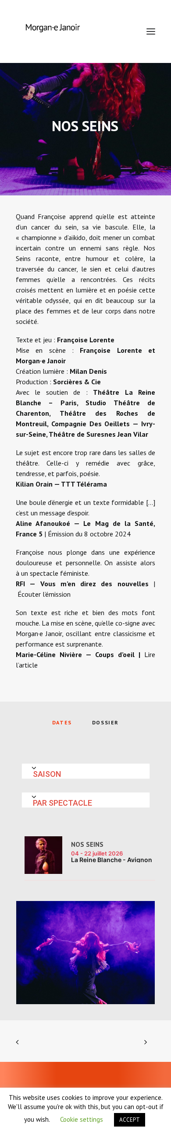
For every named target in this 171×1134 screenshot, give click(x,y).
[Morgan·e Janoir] (52, 31)
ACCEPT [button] (129, 1120)
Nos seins (87, 844)
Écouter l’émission (44, 594)
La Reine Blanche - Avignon (111, 859)
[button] (151, 31)
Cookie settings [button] (81, 1119)
